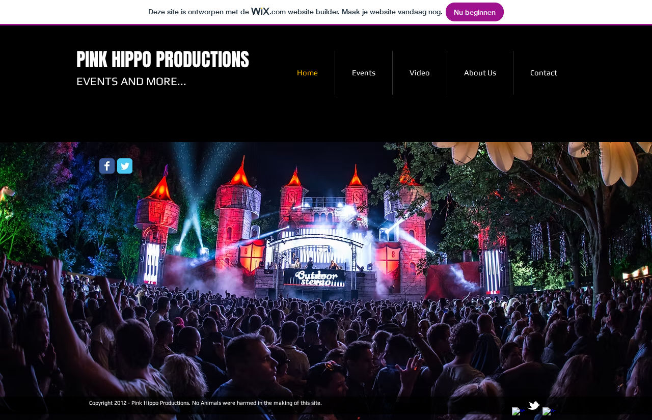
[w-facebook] (518, 413)
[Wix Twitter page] (124, 166)
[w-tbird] (533, 405)
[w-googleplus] (548, 413)
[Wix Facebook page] (107, 166)
